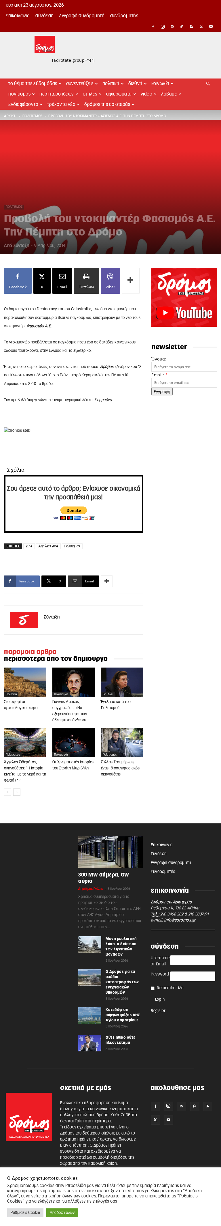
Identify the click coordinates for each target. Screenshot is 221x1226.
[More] (131, 281)
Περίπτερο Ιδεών (56, 94)
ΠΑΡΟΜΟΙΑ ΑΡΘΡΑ (30, 652)
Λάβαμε (169, 94)
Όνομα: (158, 359)
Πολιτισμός (19, 94)
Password (160, 974)
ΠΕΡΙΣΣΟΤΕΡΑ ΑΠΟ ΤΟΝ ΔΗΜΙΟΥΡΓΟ (56, 659)
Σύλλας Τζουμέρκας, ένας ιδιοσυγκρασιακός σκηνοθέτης (120, 768)
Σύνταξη (21, 246)
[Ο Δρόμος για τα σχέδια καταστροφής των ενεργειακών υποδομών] (89, 977)
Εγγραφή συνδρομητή (81, 16)
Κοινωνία (160, 83)
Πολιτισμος (72, 546)
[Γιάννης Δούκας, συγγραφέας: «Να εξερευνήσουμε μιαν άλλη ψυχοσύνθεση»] (73, 682)
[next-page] (16, 792)
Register (158, 1011)
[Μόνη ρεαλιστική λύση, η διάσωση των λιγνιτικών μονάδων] (89, 944)
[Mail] (172, 26)
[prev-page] (7, 792)
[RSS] (191, 26)
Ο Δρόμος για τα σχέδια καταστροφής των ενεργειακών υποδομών (122, 982)
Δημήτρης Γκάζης (90, 888)
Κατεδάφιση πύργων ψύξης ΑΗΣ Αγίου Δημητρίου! (123, 1015)
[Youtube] (211, 26)
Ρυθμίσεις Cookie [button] (25, 1213)
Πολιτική (110, 83)
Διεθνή (135, 83)
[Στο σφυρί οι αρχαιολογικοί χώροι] (25, 682)
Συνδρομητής (124, 16)
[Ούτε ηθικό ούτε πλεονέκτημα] (89, 1043)
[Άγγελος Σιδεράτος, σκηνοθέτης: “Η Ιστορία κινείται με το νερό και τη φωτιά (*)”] (25, 742)
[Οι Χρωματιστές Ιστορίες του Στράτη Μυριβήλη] (73, 742)
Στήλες (90, 94)
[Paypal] (182, 26)
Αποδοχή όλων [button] (62, 1213)
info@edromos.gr (180, 920)
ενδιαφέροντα (23, 104)
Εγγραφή (162, 391)
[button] (208, 84)
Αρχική (10, 116)
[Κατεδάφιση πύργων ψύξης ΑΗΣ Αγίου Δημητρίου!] (89, 1015)
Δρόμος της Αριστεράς (107, 104)
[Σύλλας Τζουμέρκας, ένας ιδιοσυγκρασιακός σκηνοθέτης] (122, 742)
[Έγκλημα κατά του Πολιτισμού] (122, 682)
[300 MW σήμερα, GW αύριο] (110, 852)
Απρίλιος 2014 (48, 546)
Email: (159, 374)
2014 (29, 546)
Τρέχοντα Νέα (61, 104)
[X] (201, 26)
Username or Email (160, 961)
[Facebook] (153, 26)
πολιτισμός (32, 116)
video (147, 94)
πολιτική (11, 694)
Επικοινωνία (18, 16)
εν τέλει (108, 694)
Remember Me (170, 988)
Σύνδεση (44, 16)
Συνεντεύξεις (80, 83)
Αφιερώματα (119, 94)
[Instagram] (163, 26)
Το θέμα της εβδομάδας (32, 83)
